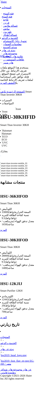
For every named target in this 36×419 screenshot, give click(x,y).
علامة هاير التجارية (13, 56)
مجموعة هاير (10, 53)
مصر (6, 55)
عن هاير (26, 369)
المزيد (3, 230)
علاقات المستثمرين (13, 59)
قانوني (3, 372)
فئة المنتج (8, 13)
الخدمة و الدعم (8, 343)
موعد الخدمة (10, 47)
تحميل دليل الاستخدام (15, 41)
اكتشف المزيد (8, 82)
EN (2, 55)
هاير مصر (8, 62)
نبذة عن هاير (7, 349)
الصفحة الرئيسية (15, 91)
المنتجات (5, 337)
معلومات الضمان (12, 44)
